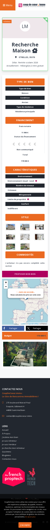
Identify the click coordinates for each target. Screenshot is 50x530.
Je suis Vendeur (9, 444)
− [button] (6, 286)
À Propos (6, 433)
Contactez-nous (9, 459)
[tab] (25, 81)
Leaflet (23, 323)
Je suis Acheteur (9, 441)
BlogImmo (6, 455)
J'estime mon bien (10, 437)
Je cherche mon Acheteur (13, 448)
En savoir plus (30, 517)
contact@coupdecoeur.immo (19, 416)
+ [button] (6, 282)
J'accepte (25, 525)
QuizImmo (6, 451)
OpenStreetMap (33, 323)
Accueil (5, 430)
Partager (13, 328)
